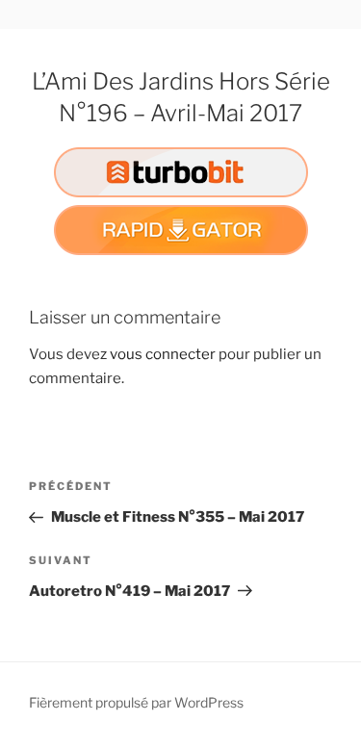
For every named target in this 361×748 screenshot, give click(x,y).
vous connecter (163, 354)
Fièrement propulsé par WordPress (136, 702)
